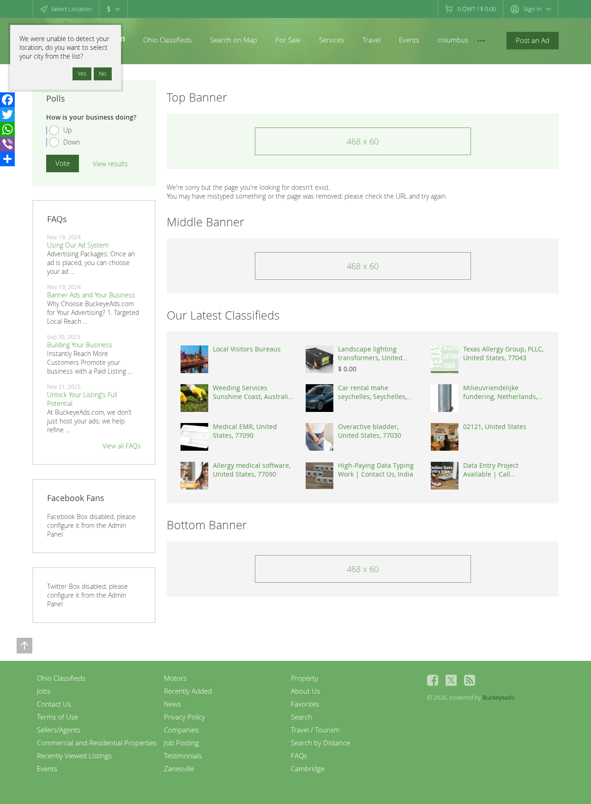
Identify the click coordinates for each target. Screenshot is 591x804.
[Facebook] (7, 99)
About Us (305, 690)
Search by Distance (320, 742)
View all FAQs (122, 445)
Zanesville (179, 768)
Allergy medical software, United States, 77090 (251, 469)
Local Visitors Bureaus (247, 349)
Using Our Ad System (78, 245)
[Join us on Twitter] (451, 680)
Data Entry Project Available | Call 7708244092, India (491, 474)
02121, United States (494, 426)
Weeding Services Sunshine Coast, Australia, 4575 (253, 396)
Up (67, 130)
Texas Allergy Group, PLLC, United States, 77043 (503, 353)
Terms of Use (57, 716)
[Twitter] (7, 114)
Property (304, 678)
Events (409, 39)
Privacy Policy (184, 716)
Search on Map (233, 39)
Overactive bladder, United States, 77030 (369, 431)
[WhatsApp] (7, 129)
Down (71, 142)
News (172, 703)
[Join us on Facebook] (432, 680)
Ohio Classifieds (167, 39)
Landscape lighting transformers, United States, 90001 (370, 358)
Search (301, 716)
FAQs (299, 755)
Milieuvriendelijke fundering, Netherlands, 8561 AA (500, 396)
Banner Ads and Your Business (91, 294)
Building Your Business (79, 344)
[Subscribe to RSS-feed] (469, 680)
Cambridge (308, 768)
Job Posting (181, 742)
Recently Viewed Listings (74, 755)
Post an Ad (532, 40)
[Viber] (7, 144)
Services (331, 39)
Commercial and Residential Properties (97, 742)
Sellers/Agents (58, 729)
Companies (181, 729)
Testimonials (183, 755)
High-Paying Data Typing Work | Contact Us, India (376, 469)
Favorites (305, 703)
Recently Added (188, 690)
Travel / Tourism (315, 729)
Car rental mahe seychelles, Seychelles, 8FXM (372, 396)
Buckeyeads (498, 697)
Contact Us (54, 703)
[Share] (7, 158)
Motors (175, 678)
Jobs (43, 690)
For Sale (288, 39)
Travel (371, 39)
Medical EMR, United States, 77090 (245, 431)
